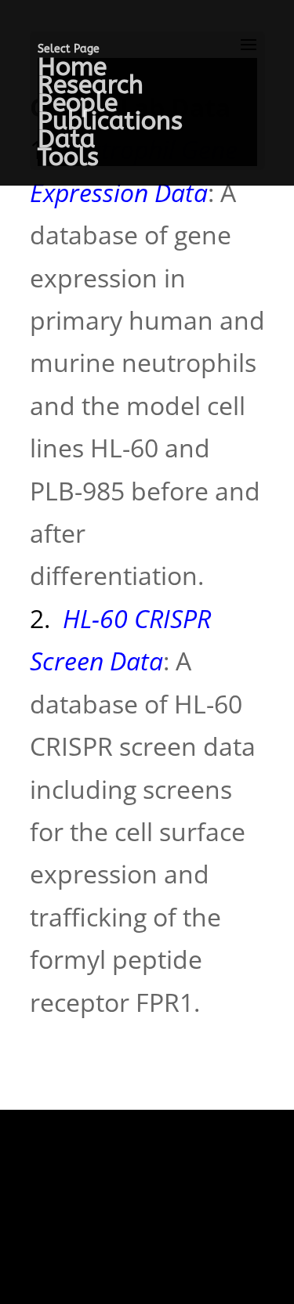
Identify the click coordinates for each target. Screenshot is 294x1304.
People (78, 102)
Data (67, 139)
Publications (110, 121)
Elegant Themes (137, 1184)
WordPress (147, 1270)
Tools (68, 157)
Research (90, 84)
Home (72, 66)
